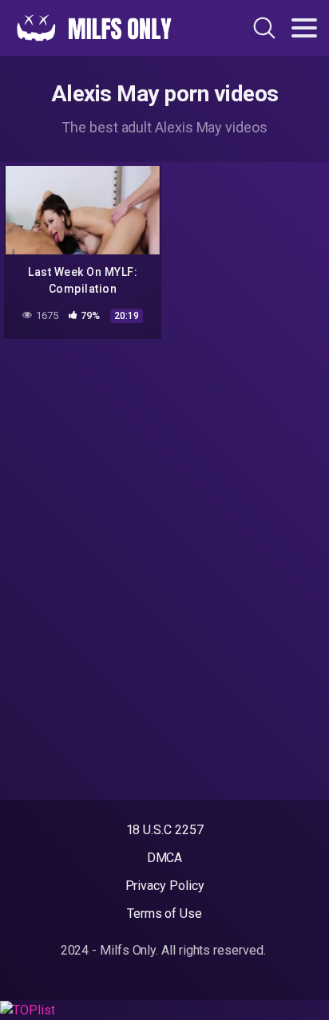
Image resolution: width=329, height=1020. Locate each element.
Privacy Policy (164, 885)
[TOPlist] (27, 1009)
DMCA (165, 857)
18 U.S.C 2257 (165, 829)
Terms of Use (164, 913)
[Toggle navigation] (304, 27)
